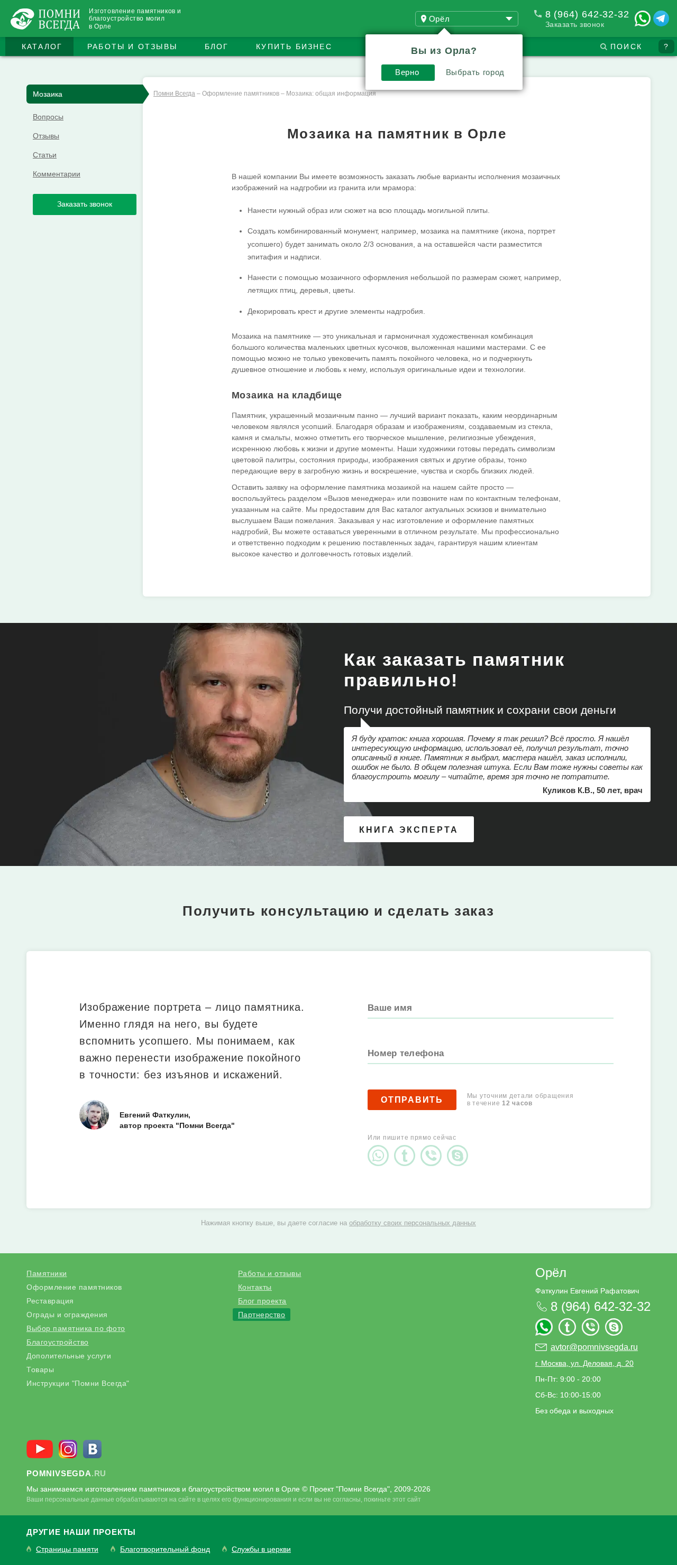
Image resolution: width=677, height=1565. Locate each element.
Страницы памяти (67, 1549)
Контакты (255, 1287)
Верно (407, 72)
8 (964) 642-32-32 (587, 14)
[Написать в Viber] (433, 1146)
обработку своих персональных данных (412, 1223)
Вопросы (48, 117)
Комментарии (56, 174)
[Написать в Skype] (460, 1146)
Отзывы (46, 136)
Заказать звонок (575, 24)
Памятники (46, 1273)
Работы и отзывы (132, 46)
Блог (217, 46)
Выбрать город (475, 72)
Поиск (626, 46)
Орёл (550, 1272)
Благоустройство (57, 1342)
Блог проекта (262, 1301)
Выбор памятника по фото (75, 1328)
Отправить (412, 1099)
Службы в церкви (261, 1549)
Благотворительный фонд (165, 1549)
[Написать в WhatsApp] (643, 18)
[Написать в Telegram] (661, 18)
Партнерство (262, 1314)
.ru (66, 1473)
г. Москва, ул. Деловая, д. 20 (584, 1363)
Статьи (45, 155)
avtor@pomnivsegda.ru (594, 1347)
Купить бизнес (294, 46)
